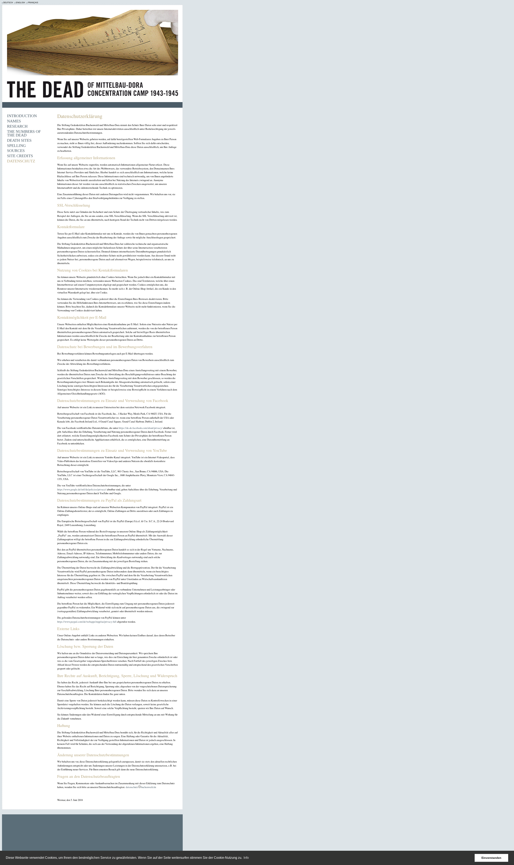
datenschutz (132, 787)
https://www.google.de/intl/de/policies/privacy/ (81, 489)
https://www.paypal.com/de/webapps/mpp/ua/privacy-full (86, 621)
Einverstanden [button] (491, 857)
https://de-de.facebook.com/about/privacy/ (140, 428)
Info (246, 857)
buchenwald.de (148, 787)
